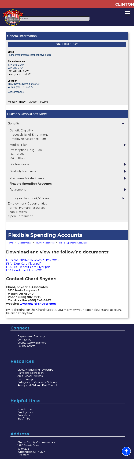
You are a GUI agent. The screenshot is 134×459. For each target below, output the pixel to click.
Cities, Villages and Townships (35, 369)
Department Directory (31, 336)
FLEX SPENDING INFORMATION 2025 (32, 260)
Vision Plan (17, 158)
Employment (25, 412)
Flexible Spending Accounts (31, 183)
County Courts (26, 345)
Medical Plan (19, 144)
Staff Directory (67, 44)
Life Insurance (19, 164)
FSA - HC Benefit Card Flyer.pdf (28, 267)
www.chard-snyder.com (38, 303)
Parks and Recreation (30, 372)
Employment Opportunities (27, 203)
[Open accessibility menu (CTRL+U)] (126, 451)
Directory (23, 455)
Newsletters (24, 409)
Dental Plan (18, 154)
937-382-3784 (16, 68)
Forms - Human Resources (26, 207)
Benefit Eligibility (21, 130)
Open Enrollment (20, 216)
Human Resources (23, 114)
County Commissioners (31, 342)
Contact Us (24, 339)
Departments (24, 242)
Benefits (14, 123)
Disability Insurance (23, 171)
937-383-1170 (16, 64)
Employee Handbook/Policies (28, 198)
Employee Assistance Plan (28, 139)
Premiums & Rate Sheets (27, 178)
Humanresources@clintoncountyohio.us (29, 55)
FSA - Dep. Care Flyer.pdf (24, 263)
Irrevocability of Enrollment (29, 134)
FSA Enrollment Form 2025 (25, 270)
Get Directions (16, 92)
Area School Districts (30, 376)
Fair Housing (25, 379)
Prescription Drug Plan (26, 150)
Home (10, 242)
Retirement (18, 189)
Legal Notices (17, 212)
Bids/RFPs (23, 418)
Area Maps (23, 415)
